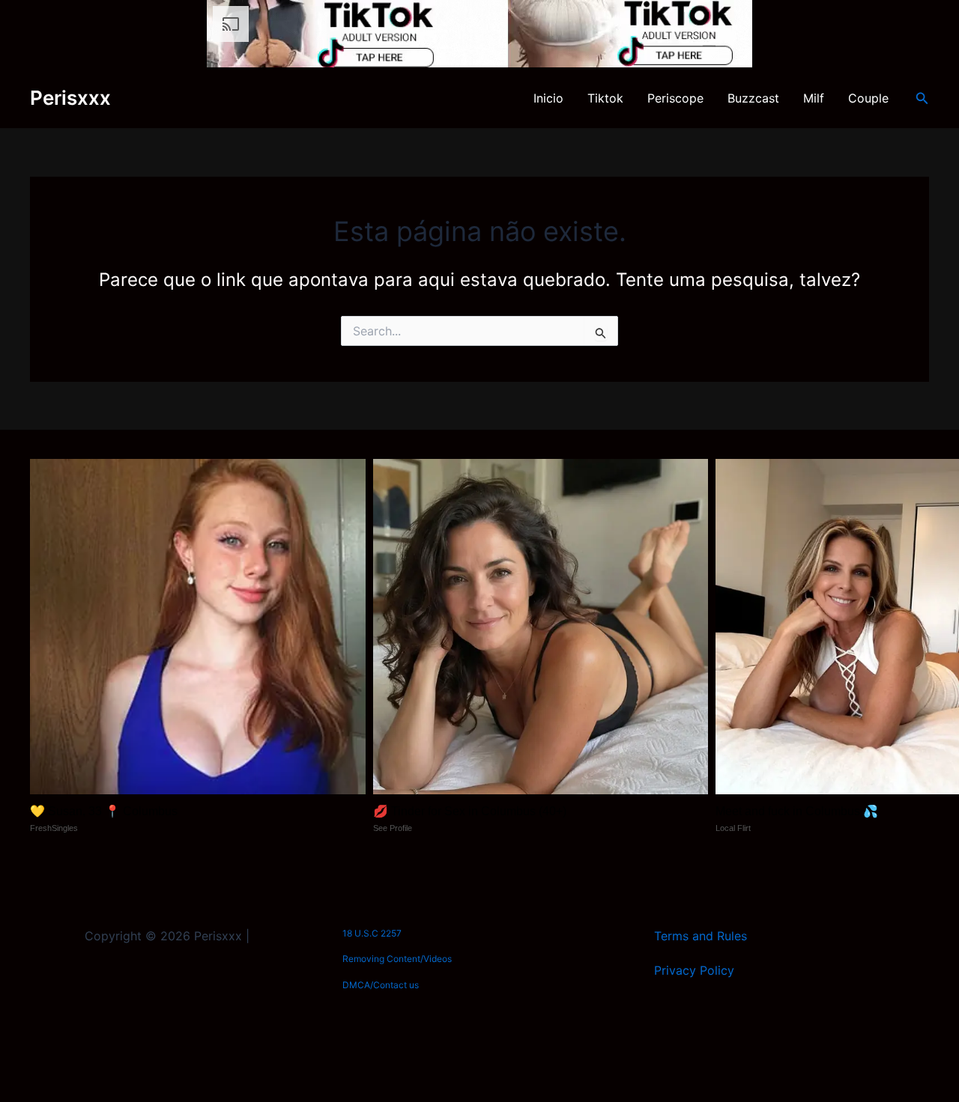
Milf (813, 98)
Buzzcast (753, 98)
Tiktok (605, 98)
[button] (922, 98)
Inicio (548, 98)
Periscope (675, 98)
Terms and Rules (700, 935)
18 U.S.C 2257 (372, 933)
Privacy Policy (694, 970)
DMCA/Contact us (380, 984)
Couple (868, 98)
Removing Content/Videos (397, 958)
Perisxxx (70, 97)
